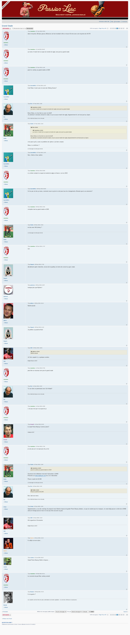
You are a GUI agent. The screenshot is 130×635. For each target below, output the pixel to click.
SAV (31, 347)
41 (111, 28)
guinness (32, 285)
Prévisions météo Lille (104, 21)
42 (113, 28)
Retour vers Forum (7, 618)
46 (121, 28)
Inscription (117, 21)
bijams (32, 537)
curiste (32, 557)
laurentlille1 (33, 85)
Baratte (32, 591)
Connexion (124, 21)
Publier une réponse (6, 27)
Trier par (69, 611)
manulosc (32, 31)
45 (119, 28)
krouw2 (32, 424)
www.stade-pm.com (40, 475)
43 (115, 28)
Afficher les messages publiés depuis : (46, 611)
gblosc (32, 303)
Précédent (5, 611)
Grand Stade (7, 26)
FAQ (112, 21)
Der (31, 103)
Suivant (125, 611)
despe (31, 506)
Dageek (32, 264)
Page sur (102, 28)
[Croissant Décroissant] (88, 611)
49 (127, 28)
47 (123, 28)
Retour (6, 44)
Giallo (31, 123)
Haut (126, 46)
